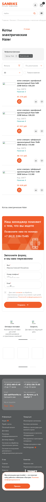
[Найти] (34, 13)
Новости (5, 470)
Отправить (21, 305)
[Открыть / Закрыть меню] (41, 13)
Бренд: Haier (10, 56)
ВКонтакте (12, 405)
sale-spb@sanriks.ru (12, 394)
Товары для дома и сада (32, 444)
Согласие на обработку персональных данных (10, 444)
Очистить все (24, 56)
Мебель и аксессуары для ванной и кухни (33, 428)
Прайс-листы (7, 424)
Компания (5, 467)
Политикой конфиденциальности (30, 297)
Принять (17, 486)
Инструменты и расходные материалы (33, 439)
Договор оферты (8, 439)
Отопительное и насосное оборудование (33, 434)
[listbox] (34, 65)
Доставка (5, 431)
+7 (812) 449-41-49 (12, 384)
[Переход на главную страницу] (9, 4)
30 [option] (5, 72)
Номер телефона (13, 274)
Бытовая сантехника (31, 424)
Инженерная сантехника (32, 421)
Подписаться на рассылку (33, 467)
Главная (5, 463)
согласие (19, 292)
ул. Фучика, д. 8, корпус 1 (31, 395)
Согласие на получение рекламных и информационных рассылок (12, 450)
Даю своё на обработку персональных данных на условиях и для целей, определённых (25, 294)
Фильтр (7, 65)
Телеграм (6, 405)
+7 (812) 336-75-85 (16, 236)
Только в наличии (33, 73)
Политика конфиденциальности (10, 435)
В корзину (19, 101)
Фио (8, 265)
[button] (23, 339)
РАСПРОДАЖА (29, 447)
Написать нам (28, 463)
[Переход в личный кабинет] (35, 5)
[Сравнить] (36, 102)
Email (9, 283)
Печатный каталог (8, 427)
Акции (4, 421)
